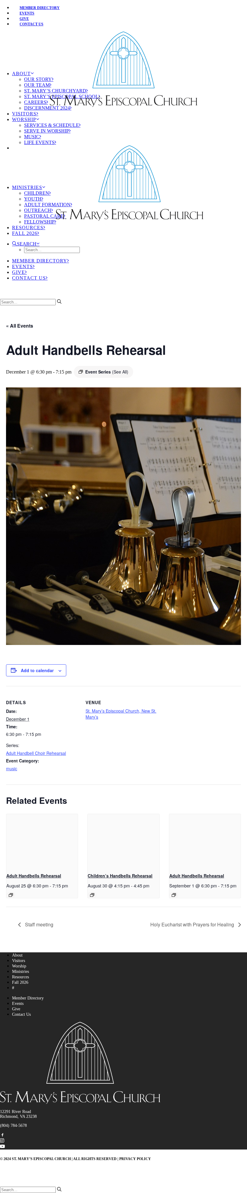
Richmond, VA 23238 (18, 1116)
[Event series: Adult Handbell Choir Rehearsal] (11, 895)
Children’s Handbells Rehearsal (120, 876)
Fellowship (39, 221)
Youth (33, 198)
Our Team (37, 85)
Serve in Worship (46, 130)
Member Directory (40, 8)
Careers (35, 102)
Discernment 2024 (47, 108)
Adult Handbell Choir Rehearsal (36, 753)
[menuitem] (129, 7)
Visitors (24, 113)
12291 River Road (15, 1111)
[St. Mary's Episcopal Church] (123, 42)
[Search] (31, 301)
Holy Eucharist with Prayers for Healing (192, 924)
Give (18, 272)
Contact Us (31, 24)
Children (36, 193)
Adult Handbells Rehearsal (33, 876)
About (21, 73)
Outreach (37, 210)
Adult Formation (47, 204)
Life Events (39, 142)
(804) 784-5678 (13, 1125)
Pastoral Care (44, 216)
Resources (27, 227)
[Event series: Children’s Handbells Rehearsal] (92, 895)
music (11, 768)
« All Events (19, 325)
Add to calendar (37, 670)
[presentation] (42, 841)
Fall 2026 (24, 233)
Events (22, 266)
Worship (24, 119)
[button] (25, 243)
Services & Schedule (51, 125)
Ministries (27, 187)
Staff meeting (38, 924)
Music (31, 136)
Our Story (38, 79)
